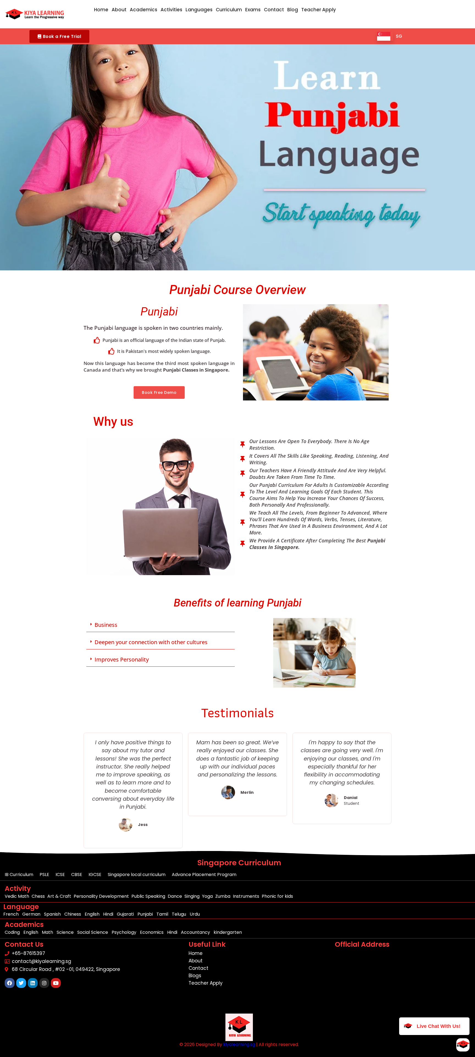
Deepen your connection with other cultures (151, 642)
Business (106, 624)
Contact (274, 9)
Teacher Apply (318, 9)
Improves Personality (122, 659)
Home (101, 9)
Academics (143, 9)
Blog (292, 9)
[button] (59, 36)
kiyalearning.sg (239, 1044)
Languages (199, 9)
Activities (171, 9)
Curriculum (229, 9)
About (119, 9)
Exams (253, 9)
